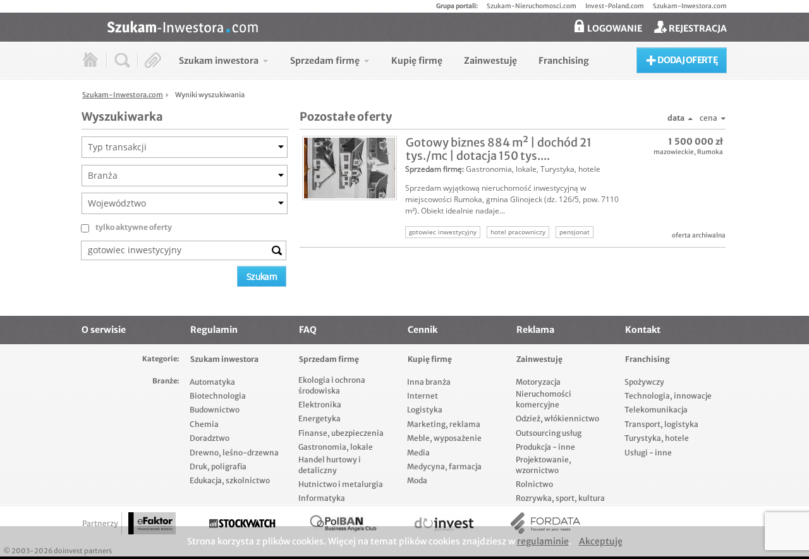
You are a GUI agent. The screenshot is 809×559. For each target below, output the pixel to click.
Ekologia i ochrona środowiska (331, 385)
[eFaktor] (152, 523)
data (675, 118)
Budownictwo (215, 409)
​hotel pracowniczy (517, 231)
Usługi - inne (648, 452)
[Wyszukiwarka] (122, 60)
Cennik (422, 329)
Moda (417, 480)
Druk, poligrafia (218, 466)
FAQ (308, 329)
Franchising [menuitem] (563, 60)
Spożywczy (644, 382)
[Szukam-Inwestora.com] (417, 26)
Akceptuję (601, 541)
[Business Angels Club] (343, 523)
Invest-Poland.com (614, 6)
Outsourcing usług (548, 433)
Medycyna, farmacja (444, 466)
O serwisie (104, 329)
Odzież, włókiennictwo (557, 418)
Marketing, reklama (443, 424)
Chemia (204, 424)
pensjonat (574, 231)
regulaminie (543, 541)
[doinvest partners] (444, 523)
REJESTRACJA (697, 28)
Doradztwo (209, 438)
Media (418, 452)
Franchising (647, 359)
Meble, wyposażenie (444, 438)
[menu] (384, 60)
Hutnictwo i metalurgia (340, 484)
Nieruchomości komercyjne (543, 399)
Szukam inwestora (224, 359)
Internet (422, 395)
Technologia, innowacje (668, 395)
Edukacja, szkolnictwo (230, 480)
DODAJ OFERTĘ (686, 60)
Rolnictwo (534, 484)
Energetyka (319, 418)
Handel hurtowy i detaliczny (329, 465)
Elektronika (319, 404)
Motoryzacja (538, 382)
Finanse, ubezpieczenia (341, 433)
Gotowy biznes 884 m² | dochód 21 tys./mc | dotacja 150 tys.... (499, 149)
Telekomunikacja (656, 409)
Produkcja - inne (545, 447)
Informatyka (321, 498)
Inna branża (429, 382)
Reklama (535, 329)
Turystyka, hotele (570, 169)
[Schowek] (153, 60)
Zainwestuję (539, 359)
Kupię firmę (430, 359)
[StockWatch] (242, 523)
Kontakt (642, 329)
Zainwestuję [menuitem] (490, 60)
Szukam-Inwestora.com (690, 6)
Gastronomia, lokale (501, 169)
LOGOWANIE (613, 28)
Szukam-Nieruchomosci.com (531, 6)
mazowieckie (674, 152)
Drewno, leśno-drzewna (234, 452)
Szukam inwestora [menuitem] (219, 60)
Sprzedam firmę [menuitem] (325, 60)
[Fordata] (545, 523)
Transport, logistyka (661, 424)
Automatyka (212, 382)
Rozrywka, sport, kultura (560, 498)
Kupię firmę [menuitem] (416, 60)
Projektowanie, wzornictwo (543, 465)
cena (708, 118)
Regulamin (214, 329)
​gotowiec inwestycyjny (443, 231)
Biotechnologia (218, 395)
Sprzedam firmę (433, 169)
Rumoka (710, 152)
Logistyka (424, 409)
